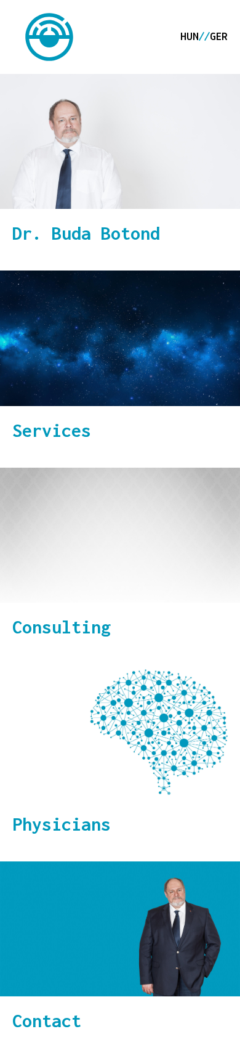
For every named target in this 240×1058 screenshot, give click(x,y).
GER (219, 37)
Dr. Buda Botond (86, 233)
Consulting (61, 627)
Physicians (61, 824)
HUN (189, 37)
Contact (46, 1021)
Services (51, 430)
